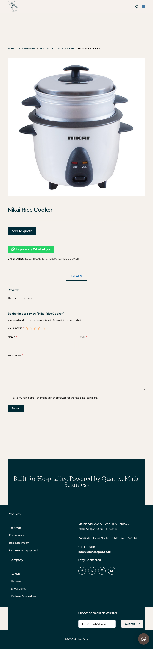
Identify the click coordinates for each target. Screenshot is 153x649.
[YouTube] (111, 571)
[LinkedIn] (92, 571)
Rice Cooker (70, 258)
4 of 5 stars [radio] (39, 328)
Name (12, 337)
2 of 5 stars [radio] (30, 328)
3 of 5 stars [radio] (35, 328)
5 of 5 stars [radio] (43, 328)
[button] (143, 639)
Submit (16, 408)
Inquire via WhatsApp (33, 249)
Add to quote (21, 230)
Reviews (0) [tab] (76, 276)
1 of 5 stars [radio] (26, 328)
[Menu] (143, 6)
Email (82, 337)
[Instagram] (102, 571)
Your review (16, 355)
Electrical (33, 258)
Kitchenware (51, 258)
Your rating (16, 328)
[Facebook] (82, 571)
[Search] (136, 6)
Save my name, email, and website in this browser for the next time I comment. (55, 397)
